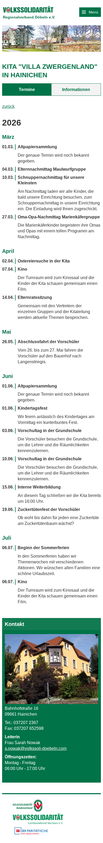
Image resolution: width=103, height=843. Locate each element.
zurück (8, 106)
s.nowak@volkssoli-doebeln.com (36, 748)
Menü (93, 12)
